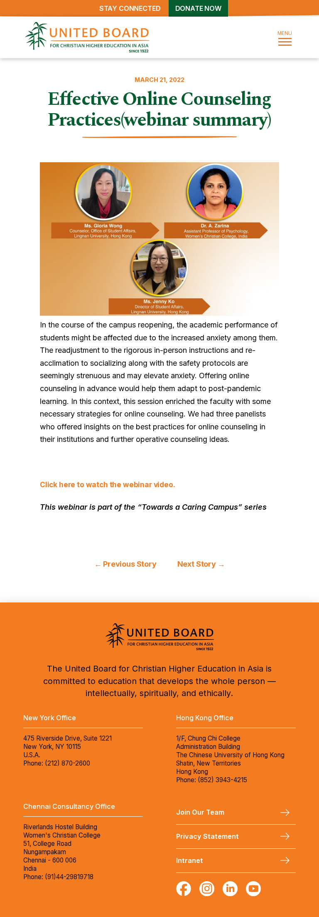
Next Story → (201, 564)
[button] (284, 37)
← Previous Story (125, 564)
